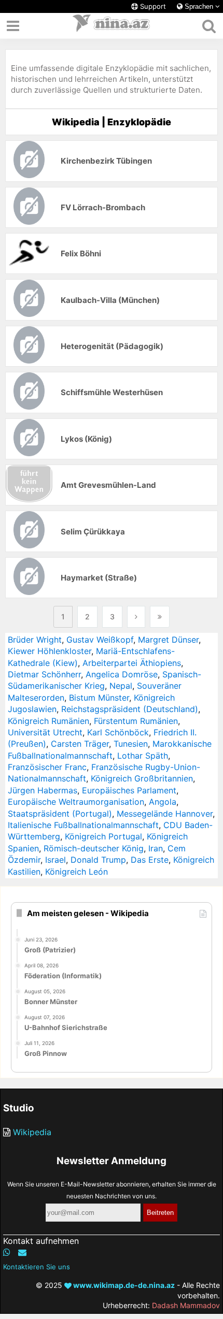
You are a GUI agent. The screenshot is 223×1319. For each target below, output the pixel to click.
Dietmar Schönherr (44, 674)
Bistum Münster (99, 697)
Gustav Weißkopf (99, 639)
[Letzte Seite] (160, 617)
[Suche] (208, 26)
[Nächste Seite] (136, 617)
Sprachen (199, 6)
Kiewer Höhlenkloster (49, 651)
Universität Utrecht (45, 732)
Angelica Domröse (122, 674)
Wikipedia (32, 1132)
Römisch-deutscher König (94, 848)
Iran (155, 848)
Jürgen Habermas (42, 790)
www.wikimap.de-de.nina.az (123, 1285)
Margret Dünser (168, 639)
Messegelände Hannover (165, 813)
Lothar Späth (142, 755)
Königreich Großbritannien (142, 778)
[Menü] (13, 26)
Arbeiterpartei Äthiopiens (131, 663)
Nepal (120, 685)
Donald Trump (98, 859)
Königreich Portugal (103, 836)
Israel (55, 859)
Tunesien (131, 743)
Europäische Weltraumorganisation (76, 801)
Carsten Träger (80, 743)
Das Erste (150, 859)
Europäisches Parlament (129, 790)
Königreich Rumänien (48, 721)
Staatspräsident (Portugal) (60, 813)
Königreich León (76, 871)
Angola (162, 801)
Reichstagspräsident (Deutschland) (129, 709)
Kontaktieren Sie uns (36, 1267)
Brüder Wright (35, 639)
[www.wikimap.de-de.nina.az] (111, 26)
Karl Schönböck (118, 732)
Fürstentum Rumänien (136, 721)
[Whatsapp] (6, 1252)
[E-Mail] (22, 1252)
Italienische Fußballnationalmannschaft (83, 825)
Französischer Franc (47, 767)
